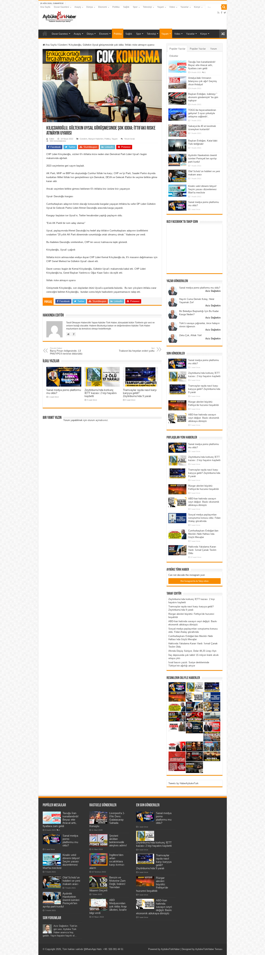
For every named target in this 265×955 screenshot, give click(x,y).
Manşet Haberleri (95, 139)
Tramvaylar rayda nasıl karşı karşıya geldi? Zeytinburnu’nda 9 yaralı (204, 389)
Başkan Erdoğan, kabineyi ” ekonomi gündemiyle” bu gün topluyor (203, 97)
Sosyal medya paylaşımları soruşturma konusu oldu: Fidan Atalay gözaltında (204, 517)
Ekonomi (102, 7)
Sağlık (126, 7)
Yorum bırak (129, 139)
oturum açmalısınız (98, 420)
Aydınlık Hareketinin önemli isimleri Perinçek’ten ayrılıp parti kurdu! (202, 158)
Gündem (62, 44)
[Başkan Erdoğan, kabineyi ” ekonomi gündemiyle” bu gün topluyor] (177, 98)
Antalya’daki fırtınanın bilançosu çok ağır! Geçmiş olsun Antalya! (202, 81)
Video (172, 7)
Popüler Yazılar (177, 48)
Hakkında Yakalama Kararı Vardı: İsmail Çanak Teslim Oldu (202, 550)
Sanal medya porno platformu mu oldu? (199, 287)
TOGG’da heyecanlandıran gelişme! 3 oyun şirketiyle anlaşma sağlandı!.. (202, 113)
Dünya (89, 7)
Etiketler (173, 56)
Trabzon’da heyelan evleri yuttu (136, 349)
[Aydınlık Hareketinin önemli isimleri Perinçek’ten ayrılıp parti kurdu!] (177, 160)
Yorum (213, 48)
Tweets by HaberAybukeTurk (183, 783)
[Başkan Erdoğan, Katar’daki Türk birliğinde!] (177, 145)
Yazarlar (184, 7)
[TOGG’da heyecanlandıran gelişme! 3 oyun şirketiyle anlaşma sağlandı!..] (177, 114)
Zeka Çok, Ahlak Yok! (190, 335)
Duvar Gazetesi (61, 7)
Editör (51, 139)
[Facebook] (221, 12)
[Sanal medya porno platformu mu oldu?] (177, 206)
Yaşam (160, 7)
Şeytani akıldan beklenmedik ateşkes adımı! (118, 840)
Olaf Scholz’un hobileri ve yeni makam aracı (71, 880)
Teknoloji (147, 7)
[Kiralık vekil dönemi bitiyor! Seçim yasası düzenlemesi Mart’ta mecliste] (177, 191)
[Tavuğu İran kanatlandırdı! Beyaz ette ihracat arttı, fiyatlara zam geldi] (177, 66)
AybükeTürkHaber (170, 949)
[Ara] (224, 7)
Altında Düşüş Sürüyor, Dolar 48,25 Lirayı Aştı (192, 651)
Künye (197, 7)
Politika (116, 7)
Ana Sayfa (45, 7)
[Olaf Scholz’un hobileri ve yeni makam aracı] (177, 176)
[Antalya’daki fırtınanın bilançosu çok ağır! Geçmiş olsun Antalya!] (177, 82)
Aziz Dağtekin (213, 291)
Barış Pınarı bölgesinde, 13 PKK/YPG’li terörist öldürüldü (66, 351)
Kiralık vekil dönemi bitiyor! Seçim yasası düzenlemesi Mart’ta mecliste (202, 189)
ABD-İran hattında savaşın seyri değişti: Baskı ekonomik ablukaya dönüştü (203, 417)
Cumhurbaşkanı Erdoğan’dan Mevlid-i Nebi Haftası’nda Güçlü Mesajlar (203, 534)
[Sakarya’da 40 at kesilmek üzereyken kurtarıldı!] (177, 131)
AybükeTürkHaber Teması (208, 949)
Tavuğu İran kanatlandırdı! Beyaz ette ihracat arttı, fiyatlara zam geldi (201, 65)
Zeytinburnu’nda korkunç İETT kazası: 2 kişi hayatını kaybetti (101, 393)
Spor (135, 7)
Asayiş (77, 7)
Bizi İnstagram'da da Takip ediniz (194, 581)
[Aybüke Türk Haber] (59, 17)
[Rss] (218, 12)
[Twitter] (224, 12)
